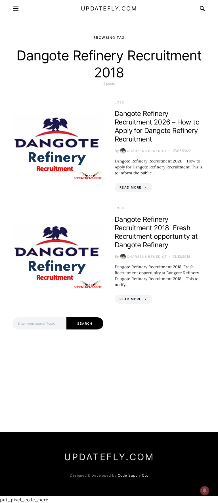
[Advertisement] (57, 378)
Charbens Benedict (147, 151)
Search (84, 324)
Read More (130, 187)
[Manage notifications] (204, 490)
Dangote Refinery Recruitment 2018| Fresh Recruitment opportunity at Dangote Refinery (156, 232)
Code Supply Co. (133, 475)
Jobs (119, 102)
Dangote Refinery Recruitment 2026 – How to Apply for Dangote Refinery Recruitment (157, 126)
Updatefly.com (109, 8)
